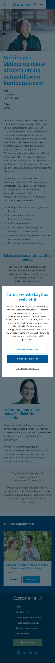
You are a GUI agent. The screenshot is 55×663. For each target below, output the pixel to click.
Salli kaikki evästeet (27, 358)
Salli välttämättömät (27, 349)
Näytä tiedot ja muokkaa (27, 368)
